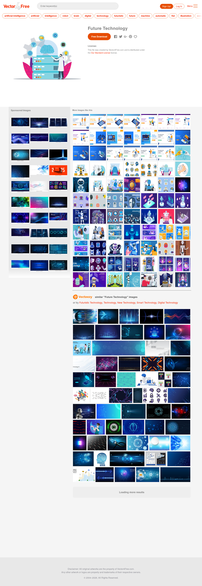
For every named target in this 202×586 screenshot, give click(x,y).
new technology (126, 302)
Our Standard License (100, 52)
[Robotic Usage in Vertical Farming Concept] (115, 279)
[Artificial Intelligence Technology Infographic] (132, 184)
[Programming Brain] (166, 169)
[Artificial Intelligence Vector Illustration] (132, 232)
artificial (35, 15)
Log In (179, 6)
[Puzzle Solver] (182, 153)
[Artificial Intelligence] (149, 200)
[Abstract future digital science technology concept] (99, 395)
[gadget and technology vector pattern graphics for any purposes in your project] (126, 379)
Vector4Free (17, 6)
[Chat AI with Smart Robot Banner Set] (81, 248)
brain (76, 15)
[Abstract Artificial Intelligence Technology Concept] (81, 263)
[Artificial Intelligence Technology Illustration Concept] (115, 184)
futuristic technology (90, 302)
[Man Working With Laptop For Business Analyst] (132, 153)
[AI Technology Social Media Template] (115, 263)
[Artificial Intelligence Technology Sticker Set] (166, 184)
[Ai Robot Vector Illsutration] (132, 279)
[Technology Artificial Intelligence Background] (182, 184)
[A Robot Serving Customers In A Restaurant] (98, 232)
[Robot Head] (98, 169)
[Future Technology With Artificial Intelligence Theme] (98, 216)
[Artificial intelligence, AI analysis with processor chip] (79, 443)
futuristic (118, 15)
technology (103, 15)
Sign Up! (166, 6)
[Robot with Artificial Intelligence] (115, 248)
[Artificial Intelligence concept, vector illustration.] (102, 458)
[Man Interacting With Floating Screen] (98, 137)
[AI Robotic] (98, 184)
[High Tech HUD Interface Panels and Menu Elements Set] (58, 251)
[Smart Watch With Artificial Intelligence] (81, 279)
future (132, 15)
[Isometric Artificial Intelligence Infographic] (132, 216)
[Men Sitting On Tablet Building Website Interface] (132, 121)
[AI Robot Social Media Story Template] (182, 263)
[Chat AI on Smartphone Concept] (149, 263)
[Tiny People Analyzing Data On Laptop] (115, 137)
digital (88, 15)
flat (173, 15)
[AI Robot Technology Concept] (132, 248)
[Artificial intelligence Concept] (81, 216)
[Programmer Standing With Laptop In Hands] (149, 153)
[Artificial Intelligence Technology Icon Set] (132, 169)
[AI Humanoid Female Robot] (182, 248)
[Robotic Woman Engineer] (166, 279)
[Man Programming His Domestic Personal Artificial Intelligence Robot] (149, 279)
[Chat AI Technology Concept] (182, 279)
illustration (185, 15)
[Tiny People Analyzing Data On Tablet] (149, 137)
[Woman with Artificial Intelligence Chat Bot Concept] (149, 248)
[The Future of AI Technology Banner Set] (115, 232)
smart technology (147, 302)
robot (65, 15)
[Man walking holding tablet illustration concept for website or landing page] (166, 121)
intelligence (51, 15)
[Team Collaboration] (182, 169)
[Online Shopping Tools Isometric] (98, 153)
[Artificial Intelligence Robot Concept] (81, 184)
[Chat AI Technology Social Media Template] (166, 263)
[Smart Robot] (149, 184)
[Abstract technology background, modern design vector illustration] (39, 172)
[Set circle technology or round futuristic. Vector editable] (58, 236)
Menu (190, 6)
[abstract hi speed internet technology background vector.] (58, 204)
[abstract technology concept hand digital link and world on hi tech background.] (125, 474)
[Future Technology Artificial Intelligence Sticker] (98, 263)
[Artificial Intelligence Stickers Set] (81, 200)
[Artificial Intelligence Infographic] (132, 200)
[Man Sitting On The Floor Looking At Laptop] (115, 153)
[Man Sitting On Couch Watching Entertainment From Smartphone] (182, 137)
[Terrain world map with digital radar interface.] (58, 267)
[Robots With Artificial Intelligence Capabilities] (81, 232)
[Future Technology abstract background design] (178, 332)
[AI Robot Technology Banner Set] (149, 232)
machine (145, 15)
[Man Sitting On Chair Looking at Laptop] (166, 137)
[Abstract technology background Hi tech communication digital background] (180, 443)
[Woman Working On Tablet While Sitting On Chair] (166, 153)
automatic (161, 15)
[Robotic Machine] (81, 169)
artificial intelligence (15, 15)
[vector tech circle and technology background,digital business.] (20, 156)
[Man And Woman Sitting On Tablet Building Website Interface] (115, 121)
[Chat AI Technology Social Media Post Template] (166, 232)
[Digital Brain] (115, 169)
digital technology (168, 302)
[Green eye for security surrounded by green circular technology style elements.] (114, 427)
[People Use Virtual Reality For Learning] (81, 121)
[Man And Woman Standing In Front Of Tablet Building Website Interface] (98, 121)
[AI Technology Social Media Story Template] (182, 232)
